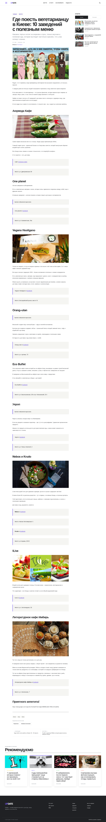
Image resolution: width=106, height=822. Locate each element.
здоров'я (74, 805)
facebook (25, 211)
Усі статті (51, 803)
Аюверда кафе (22, 162)
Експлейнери (59, 3)
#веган (14, 716)
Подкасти (69, 3)
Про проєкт (51, 805)
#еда (19, 716)
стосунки (74, 807)
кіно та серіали (90, 803)
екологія (74, 810)
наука (73, 803)
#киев (23, 716)
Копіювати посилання (26, 723)
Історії (51, 3)
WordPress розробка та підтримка (95, 819)
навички (89, 805)
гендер (88, 807)
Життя (45, 3)
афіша (15, 14)
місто (20, 14)
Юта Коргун (19, 44)
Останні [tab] (81, 17)
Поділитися (16, 723)
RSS (50, 807)
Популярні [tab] (94, 17)
